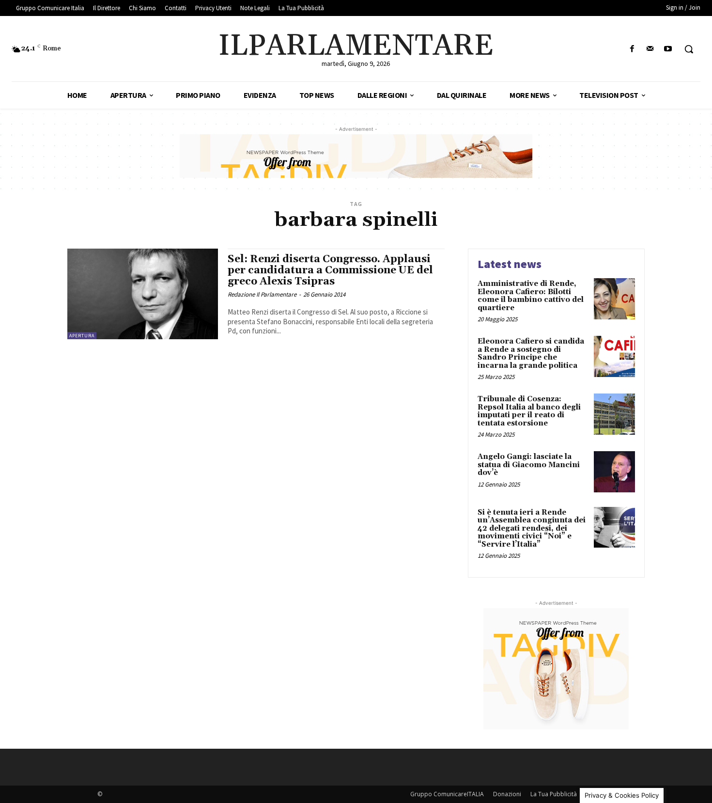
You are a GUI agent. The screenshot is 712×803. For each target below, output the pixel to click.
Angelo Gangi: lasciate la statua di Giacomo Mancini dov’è (529, 464)
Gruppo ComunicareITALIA (447, 794)
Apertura (81, 335)
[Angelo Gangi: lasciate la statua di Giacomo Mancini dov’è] (614, 471)
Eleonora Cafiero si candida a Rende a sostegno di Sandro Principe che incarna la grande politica (531, 353)
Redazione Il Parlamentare (262, 294)
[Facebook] (631, 49)
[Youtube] (668, 49)
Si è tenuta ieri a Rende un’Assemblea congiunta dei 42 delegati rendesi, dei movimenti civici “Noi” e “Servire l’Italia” (532, 528)
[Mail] (650, 49)
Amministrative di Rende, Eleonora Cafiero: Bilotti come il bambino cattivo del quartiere (531, 296)
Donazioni (507, 794)
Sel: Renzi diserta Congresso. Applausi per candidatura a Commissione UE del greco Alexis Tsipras (330, 270)
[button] (688, 49)
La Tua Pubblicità (553, 794)
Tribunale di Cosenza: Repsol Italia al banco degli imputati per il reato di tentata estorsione (529, 411)
